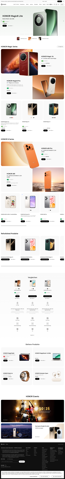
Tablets (27, 4)
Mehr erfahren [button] (49, 4)
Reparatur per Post (52, 457)
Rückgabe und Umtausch (44, 458)
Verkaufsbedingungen (53, 450)
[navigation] (22, 38)
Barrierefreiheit (28, 455)
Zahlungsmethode (44, 449)
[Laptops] (33, 4)
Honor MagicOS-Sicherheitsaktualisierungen (53, 459)
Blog (26, 450)
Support (44, 4)
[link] (56, 4)
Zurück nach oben (60, 444)
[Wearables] (38, 4)
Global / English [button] (44, 1)
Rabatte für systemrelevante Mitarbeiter (44, 454)
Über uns (27, 449)
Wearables (36, 4)
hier (38, 474)
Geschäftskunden (44, 460)
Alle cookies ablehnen (44, 476)
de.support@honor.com (5, 466)
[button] (28, 26)
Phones (35, 449)
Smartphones (22, 4)
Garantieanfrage (52, 452)
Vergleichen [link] (32, 335)
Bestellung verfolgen (45, 462)
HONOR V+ (43, 468)
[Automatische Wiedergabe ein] (44, 34)
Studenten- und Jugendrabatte (44, 451)
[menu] (58, 4)
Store (62, 4)
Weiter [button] (40, 4)
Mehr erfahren (34, 25)
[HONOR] (3, 444)
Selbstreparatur (52, 461)
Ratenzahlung (44, 466)
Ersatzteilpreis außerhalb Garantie (53, 456)
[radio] (10, 117)
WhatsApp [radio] (11, 459)
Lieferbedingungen (44, 456)
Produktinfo (31, 21)
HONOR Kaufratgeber (45, 461)
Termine (27, 451)
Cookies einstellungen (33, 476)
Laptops (31, 4)
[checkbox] (13, 451)
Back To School (16, 4)
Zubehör (35, 455)
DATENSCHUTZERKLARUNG (14, 452)
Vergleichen (61, 46)
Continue (59, 1)
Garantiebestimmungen (53, 451)
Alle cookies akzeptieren (57, 476)
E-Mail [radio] (3, 459)
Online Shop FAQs (44, 467)
